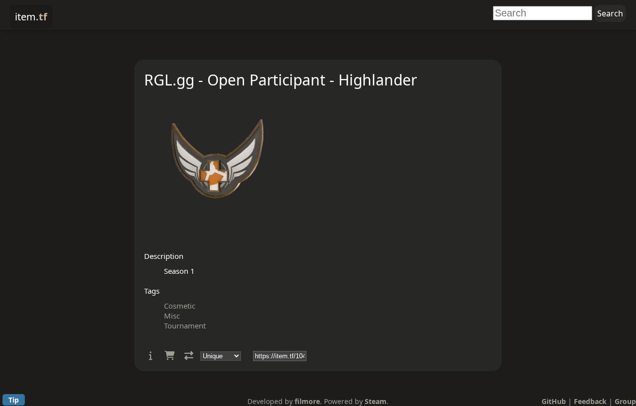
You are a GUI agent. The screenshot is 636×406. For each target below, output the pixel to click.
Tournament (185, 325)
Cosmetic (179, 306)
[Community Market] (169, 355)
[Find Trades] (188, 355)
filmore (307, 401)
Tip (13, 400)
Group (625, 401)
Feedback (590, 401)
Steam (376, 401)
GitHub (554, 401)
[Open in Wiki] (151, 355)
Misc (172, 316)
